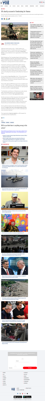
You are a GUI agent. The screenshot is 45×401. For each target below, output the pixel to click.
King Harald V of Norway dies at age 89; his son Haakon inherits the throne (15, 141)
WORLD (22, 6)
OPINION (4, 383)
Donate (2, 6)
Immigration (32, 6)
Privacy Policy (28, 388)
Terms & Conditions (20, 390)
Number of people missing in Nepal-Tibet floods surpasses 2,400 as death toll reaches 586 (15, 136)
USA (10, 6)
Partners (25, 383)
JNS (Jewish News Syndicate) (12, 43)
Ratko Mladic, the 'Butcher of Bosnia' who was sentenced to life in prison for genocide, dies (14, 211)
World (4, 8)
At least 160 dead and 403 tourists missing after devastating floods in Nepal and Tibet (14, 343)
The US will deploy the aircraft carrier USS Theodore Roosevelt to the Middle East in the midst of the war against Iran (14, 189)
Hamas (12, 122)
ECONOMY (26, 6)
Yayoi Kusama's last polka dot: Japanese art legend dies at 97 (13, 232)
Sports (4, 381)
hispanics (6, 6)
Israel (7, 122)
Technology (26, 381)
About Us (4, 385)
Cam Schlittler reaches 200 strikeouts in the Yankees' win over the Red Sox (36, 26)
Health (18, 6)
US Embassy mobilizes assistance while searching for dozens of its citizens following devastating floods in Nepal (14, 299)
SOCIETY (37, 6)
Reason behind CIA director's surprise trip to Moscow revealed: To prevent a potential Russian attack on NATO (14, 276)
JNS (3, 117)
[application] (37, 96)
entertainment (42, 6)
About (18, 388)
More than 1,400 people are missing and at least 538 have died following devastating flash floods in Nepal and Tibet (13, 254)
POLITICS (14, 6)
